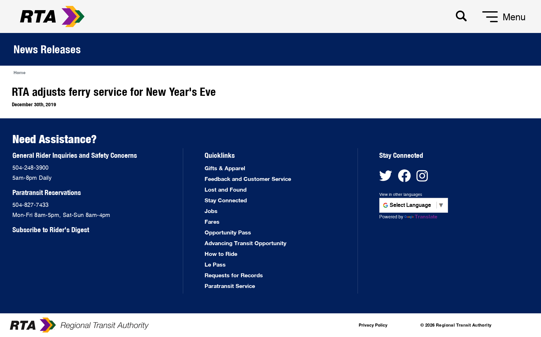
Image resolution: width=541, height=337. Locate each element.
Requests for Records (234, 275)
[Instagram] (424, 179)
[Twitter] (388, 179)
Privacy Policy (373, 324)
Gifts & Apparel (225, 168)
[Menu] (482, 22)
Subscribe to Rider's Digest (50, 229)
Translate (426, 216)
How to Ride (221, 253)
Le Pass (215, 264)
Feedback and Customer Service (248, 178)
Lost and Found (226, 189)
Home (20, 72)
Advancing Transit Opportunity (245, 243)
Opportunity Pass (228, 232)
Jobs (211, 210)
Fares (212, 221)
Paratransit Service (230, 285)
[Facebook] (407, 179)
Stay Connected (226, 200)
